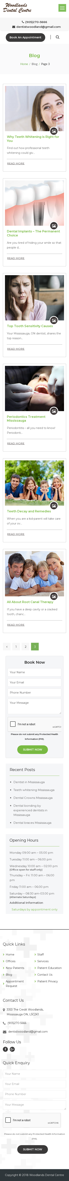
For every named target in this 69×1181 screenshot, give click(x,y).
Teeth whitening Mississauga (33, 790)
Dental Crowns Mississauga (33, 798)
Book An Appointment (25, 37)
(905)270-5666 (36, 22)
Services (42, 961)
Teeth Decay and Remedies (29, 511)
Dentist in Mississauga (29, 782)
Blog (9, 974)
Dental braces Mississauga (32, 823)
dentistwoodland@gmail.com (38, 27)
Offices (10, 961)
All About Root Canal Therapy (30, 602)
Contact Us (44, 974)
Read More (16, 163)
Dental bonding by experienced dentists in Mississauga (30, 810)
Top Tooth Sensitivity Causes (30, 326)
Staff (40, 954)
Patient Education (49, 968)
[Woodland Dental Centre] (17, 7)
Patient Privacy (47, 981)
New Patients (15, 968)
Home (24, 64)
